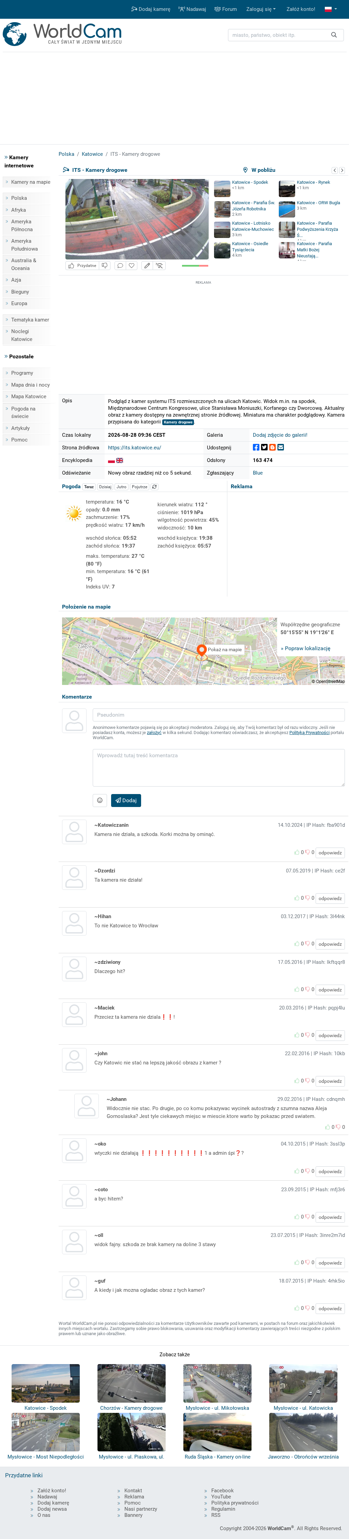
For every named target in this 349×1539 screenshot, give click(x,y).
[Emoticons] (100, 800)
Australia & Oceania (23, 264)
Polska (19, 198)
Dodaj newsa (52, 1509)
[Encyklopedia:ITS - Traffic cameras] (119, 460)
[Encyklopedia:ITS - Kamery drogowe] (111, 460)
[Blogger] (272, 447)
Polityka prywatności (235, 1503)
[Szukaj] (334, 35)
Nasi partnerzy (140, 1509)
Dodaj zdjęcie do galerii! (280, 435)
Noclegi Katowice (21, 335)
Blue (258, 473)
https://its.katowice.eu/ (134, 448)
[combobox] (286, 35)
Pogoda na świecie (23, 413)
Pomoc (19, 440)
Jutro (121, 486)
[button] (331, 9)
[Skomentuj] (120, 265)
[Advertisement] (203, 334)
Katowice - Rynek (313, 182)
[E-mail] (280, 447)
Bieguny (20, 292)
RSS (216, 1515)
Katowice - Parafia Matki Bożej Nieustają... (314, 249)
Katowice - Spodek (250, 182)
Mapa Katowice (28, 396)
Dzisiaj (105, 486)
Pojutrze (139, 486)
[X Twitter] (264, 447)
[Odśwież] (155, 486)
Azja (16, 280)
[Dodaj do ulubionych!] (131, 265)
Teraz (89, 486)
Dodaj (129, 800)
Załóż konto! (301, 9)
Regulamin (223, 1509)
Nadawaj (195, 9)
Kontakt (133, 1491)
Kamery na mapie (30, 182)
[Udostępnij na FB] (256, 447)
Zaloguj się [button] (259, 9)
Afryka (18, 210)
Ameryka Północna (22, 226)
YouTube (221, 1497)
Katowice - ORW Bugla (318, 202)
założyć (154, 732)
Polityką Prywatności (309, 732)
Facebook (222, 1491)
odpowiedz (330, 852)
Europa (19, 303)
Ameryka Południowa (24, 245)
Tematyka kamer (30, 320)
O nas (43, 1515)
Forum (229, 9)
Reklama (134, 1497)
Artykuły (20, 428)
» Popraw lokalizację (305, 648)
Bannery (133, 1515)
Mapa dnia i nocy (30, 385)
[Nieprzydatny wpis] (104, 265)
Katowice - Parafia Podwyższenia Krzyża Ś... (317, 229)
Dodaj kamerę (153, 9)
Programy (22, 373)
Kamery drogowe (178, 422)
